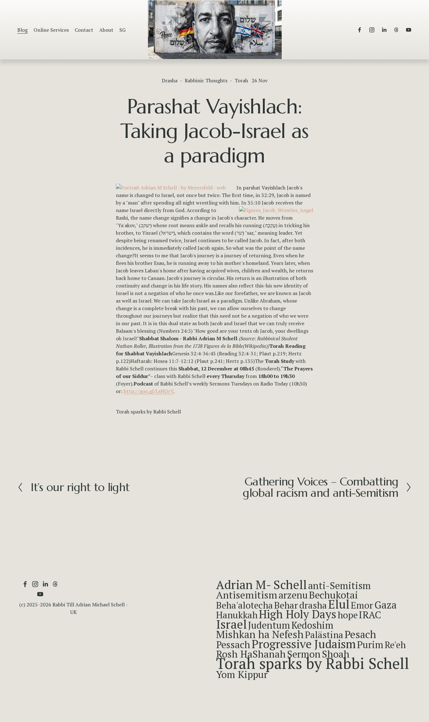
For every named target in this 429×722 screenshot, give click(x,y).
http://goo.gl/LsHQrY (148, 391)
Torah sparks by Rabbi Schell (148, 411)
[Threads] (396, 30)
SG (122, 29)
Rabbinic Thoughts (206, 80)
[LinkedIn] (384, 30)
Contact (84, 29)
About (106, 29)
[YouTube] (408, 30)
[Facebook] (359, 30)
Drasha (169, 80)
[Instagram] (372, 30)
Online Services (51, 29)
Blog (22, 29)
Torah (241, 80)
